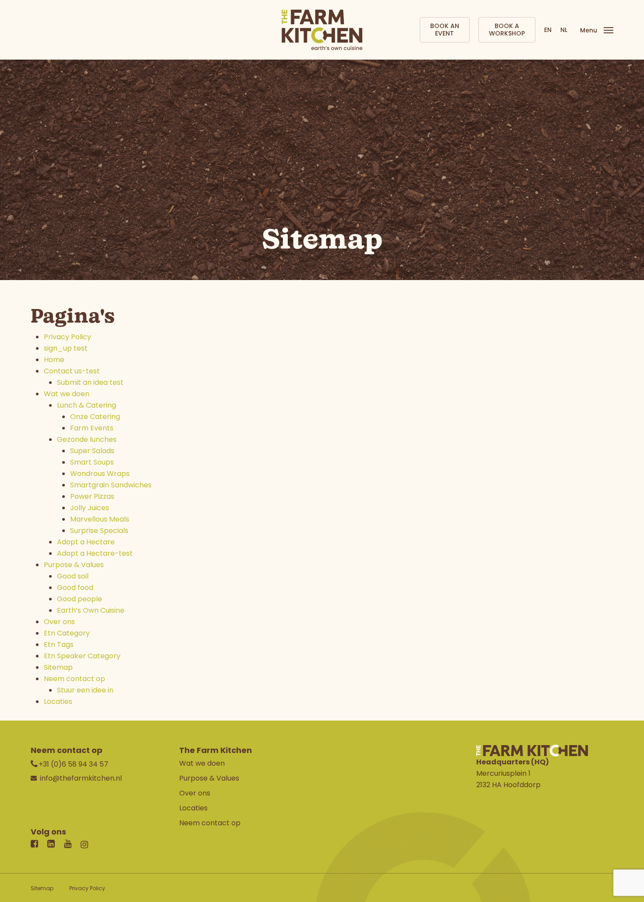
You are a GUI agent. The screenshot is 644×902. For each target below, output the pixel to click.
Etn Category (67, 633)
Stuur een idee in (85, 690)
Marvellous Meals (99, 519)
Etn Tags (59, 644)
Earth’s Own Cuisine (90, 610)
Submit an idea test (90, 382)
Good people (79, 599)
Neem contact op (74, 679)
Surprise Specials (99, 531)
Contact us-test (72, 371)
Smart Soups (92, 462)
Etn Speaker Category (82, 656)
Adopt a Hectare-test (95, 553)
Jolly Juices (89, 508)
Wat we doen (66, 394)
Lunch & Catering (86, 405)
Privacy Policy (67, 337)
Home (54, 360)
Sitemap (58, 667)
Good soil (72, 576)
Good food (75, 587)
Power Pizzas (92, 496)
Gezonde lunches (87, 439)
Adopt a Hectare (86, 542)
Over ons (59, 622)
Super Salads (92, 451)
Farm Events (91, 428)
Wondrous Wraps (100, 474)
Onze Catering (95, 417)
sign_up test (66, 348)
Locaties (58, 701)
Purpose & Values (74, 565)
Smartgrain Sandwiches (111, 485)
